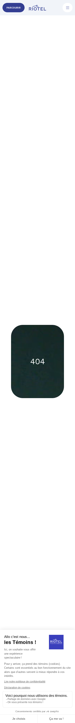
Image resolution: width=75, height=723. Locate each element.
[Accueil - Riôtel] (37, 8)
